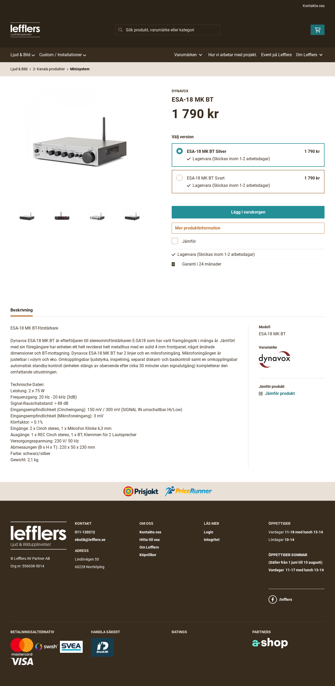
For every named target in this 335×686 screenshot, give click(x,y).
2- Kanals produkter (49, 69)
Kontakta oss (314, 6)
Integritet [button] (212, 540)
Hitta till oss (149, 540)
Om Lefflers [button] (306, 54)
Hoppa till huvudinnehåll (165, 7)
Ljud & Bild (20, 54)
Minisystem (80, 69)
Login (208, 532)
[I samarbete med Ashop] (270, 643)
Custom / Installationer (60, 54)
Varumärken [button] (185, 54)
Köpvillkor (147, 555)
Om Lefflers (149, 547)
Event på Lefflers (276, 54)
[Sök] (120, 30)
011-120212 (85, 532)
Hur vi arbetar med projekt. (232, 54)
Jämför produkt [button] (279, 393)
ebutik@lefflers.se (90, 540)
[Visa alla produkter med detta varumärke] (292, 359)
